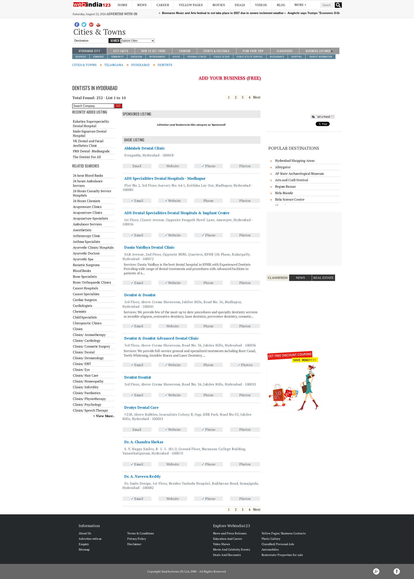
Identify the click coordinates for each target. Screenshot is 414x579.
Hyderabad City (89, 51)
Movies (219, 5)
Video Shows (221, 544)
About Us (85, 533)
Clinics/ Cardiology (86, 340)
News (142, 5)
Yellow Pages (191, 5)
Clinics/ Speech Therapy (90, 410)
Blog (281, 5)
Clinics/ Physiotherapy (89, 398)
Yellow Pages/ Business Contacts (284, 533)
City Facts (120, 51)
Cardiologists (82, 305)
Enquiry (84, 544)
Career (163, 5)
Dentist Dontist (137, 377)
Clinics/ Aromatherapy (89, 334)
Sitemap (84, 549)
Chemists (79, 311)
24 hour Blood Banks (88, 175)
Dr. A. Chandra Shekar (143, 441)
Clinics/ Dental (84, 352)
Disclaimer (134, 544)
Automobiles (270, 549)
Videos (261, 5)
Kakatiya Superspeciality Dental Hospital (91, 123)
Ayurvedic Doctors (86, 253)
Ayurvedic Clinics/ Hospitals (93, 247)
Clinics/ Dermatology (88, 358)
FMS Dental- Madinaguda (91, 151)
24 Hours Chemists (86, 201)
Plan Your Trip (253, 51)
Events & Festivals (217, 51)
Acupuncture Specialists (90, 218)
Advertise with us (122, 14)
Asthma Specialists (86, 241)
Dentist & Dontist (139, 294)
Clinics (78, 329)
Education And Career (227, 539)
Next (256, 97)
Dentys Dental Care (141, 407)
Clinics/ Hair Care (85, 375)
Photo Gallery (271, 539)
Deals (240, 5)
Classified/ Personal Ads (278, 544)
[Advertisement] (248, 31)
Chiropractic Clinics (87, 323)
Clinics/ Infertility (86, 387)
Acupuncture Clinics (87, 212)
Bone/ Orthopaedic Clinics (92, 282)
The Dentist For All (87, 157)
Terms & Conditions (140, 533)
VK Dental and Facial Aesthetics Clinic (88, 143)
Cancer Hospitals (85, 288)
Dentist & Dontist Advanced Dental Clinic (161, 338)
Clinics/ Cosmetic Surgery (91, 346)
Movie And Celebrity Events (231, 549)
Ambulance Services (87, 224)
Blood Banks (82, 270)
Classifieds (285, 51)
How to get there (153, 51)
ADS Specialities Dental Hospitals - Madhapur (164, 178)
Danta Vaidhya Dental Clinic (149, 247)
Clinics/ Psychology (87, 404)
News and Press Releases (230, 533)
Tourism (184, 51)
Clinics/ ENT (82, 364)
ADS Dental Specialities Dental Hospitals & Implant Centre (177, 212)
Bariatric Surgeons (86, 265)
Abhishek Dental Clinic (144, 148)
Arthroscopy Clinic (86, 236)
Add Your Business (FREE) (230, 78)
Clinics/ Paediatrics (86, 393)
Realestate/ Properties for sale (282, 555)
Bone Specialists (85, 276)
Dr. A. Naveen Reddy (142, 476)
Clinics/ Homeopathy (88, 381)
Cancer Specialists (86, 294)
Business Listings (318, 51)
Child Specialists (85, 317)
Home (122, 5)
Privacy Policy (136, 539)
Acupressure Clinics (87, 206)
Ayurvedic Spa (83, 259)
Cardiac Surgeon (85, 300)
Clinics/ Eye (81, 369)
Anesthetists (82, 230)
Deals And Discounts (227, 555)
